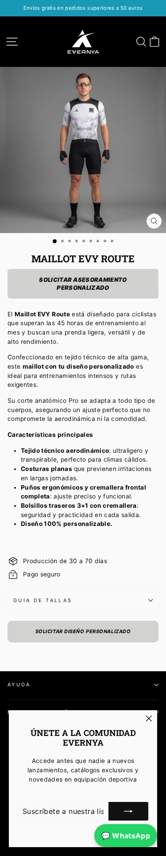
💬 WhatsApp (125, 835)
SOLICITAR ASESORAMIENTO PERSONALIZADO (83, 283)
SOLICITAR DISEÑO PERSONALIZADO (83, 631)
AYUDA (19, 684)
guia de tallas (42, 600)
